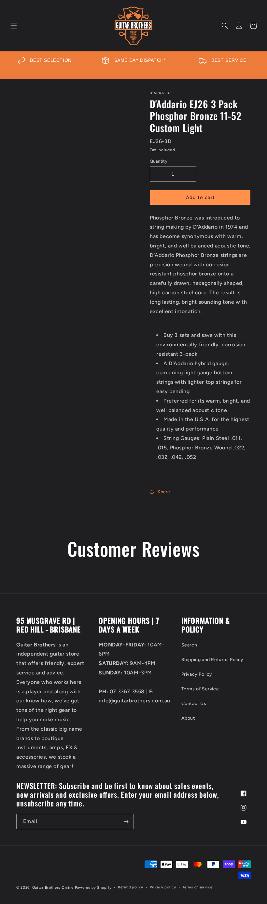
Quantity (158, 161)
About (188, 718)
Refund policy (130, 887)
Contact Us (193, 703)
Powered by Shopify (93, 887)
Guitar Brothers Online (53, 887)
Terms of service (197, 887)
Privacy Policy (196, 674)
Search (189, 645)
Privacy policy (163, 887)
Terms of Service (200, 689)
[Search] (225, 26)
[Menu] (14, 26)
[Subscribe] (126, 821)
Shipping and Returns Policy (212, 659)
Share (163, 492)
